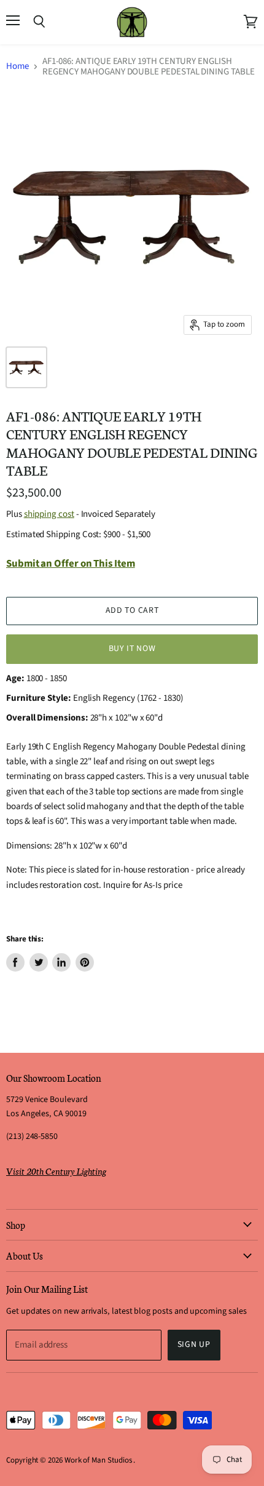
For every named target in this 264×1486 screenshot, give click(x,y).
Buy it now (132, 648)
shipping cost (49, 514)
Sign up (194, 1344)
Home (17, 66)
